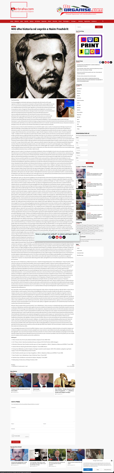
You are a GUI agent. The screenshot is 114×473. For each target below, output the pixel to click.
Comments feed (80, 252)
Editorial (17, 21)
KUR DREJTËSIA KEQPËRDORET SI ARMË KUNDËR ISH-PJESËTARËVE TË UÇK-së (88, 65)
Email (44, 423)
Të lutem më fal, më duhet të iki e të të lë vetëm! (86, 75)
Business (79, 90)
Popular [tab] (84, 166)
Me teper (73, 21)
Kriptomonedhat (80, 100)
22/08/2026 (15, 392)
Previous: (19, 365)
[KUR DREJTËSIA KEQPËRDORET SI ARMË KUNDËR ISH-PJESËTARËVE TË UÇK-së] (81, 173)
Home (11, 21)
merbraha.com (9, 472)
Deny (98, 469)
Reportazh (44, 21)
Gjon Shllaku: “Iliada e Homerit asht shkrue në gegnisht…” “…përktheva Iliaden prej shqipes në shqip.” (64, 390)
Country (78, 147)
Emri (77, 157)
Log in (78, 248)
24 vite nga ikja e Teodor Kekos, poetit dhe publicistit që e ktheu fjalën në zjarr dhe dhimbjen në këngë (90, 69)
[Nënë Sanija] (42, 380)
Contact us (94, 21)
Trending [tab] (90, 166)
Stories (78, 121)
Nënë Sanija (36, 389)
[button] (111, 460)
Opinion (31, 21)
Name (12, 423)
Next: (70, 365)
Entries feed (79, 250)
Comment (13, 407)
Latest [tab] (79, 166)
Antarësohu (89, 162)
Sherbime (80, 21)
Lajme (21, 21)
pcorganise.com (28, 472)
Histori (49, 21)
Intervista (55, 21)
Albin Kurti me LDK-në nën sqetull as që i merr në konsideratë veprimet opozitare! (89, 73)
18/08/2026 (37, 390)
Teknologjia (66, 21)
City (77, 142)
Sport (78, 119)
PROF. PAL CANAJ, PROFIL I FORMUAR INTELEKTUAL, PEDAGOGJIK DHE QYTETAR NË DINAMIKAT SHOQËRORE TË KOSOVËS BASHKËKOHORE (90, 80)
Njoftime (79, 107)
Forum (60, 21)
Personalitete (79, 112)
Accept (88, 469)
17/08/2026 (59, 394)
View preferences (107, 469)
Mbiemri (78, 152)
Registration (87, 21)
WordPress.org (80, 255)
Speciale (26, 21)
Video (78, 128)
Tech (78, 124)
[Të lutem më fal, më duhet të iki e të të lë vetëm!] (20, 380)
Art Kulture (37, 21)
